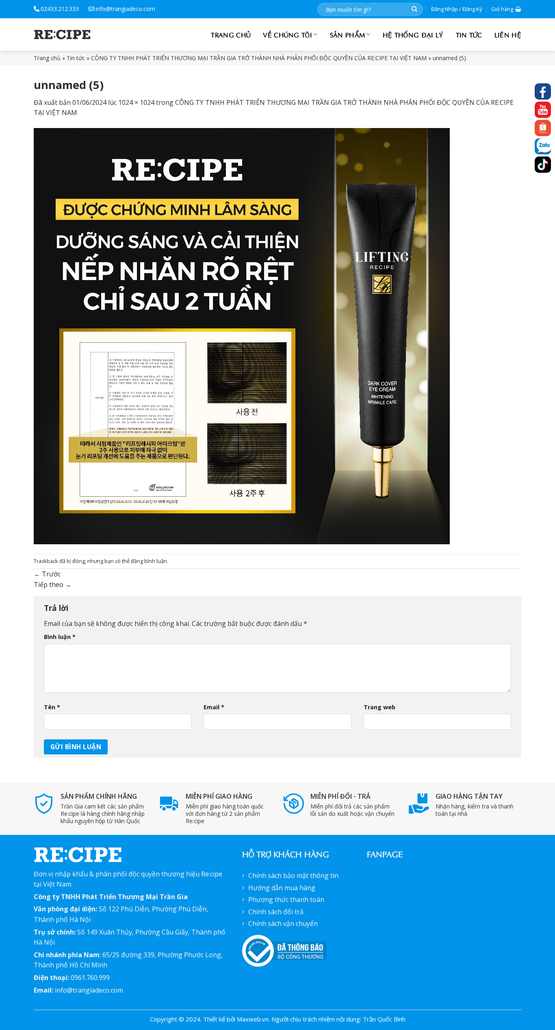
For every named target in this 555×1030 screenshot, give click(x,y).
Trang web (379, 707)
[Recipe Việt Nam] (62, 34)
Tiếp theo (53, 584)
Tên (52, 707)
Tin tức (469, 34)
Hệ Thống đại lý (413, 34)
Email (214, 707)
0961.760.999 (90, 977)
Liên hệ (507, 34)
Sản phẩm (347, 34)
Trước (47, 573)
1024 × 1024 (136, 102)
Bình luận (60, 637)
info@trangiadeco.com (125, 9)
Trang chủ (231, 34)
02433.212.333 (60, 9)
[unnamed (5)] (242, 335)
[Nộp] (414, 9)
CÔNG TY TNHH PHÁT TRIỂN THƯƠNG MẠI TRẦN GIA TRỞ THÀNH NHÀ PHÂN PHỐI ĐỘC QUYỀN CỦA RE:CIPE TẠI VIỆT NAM (259, 58)
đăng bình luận (149, 561)
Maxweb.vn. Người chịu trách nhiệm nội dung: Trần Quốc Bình (321, 1019)
